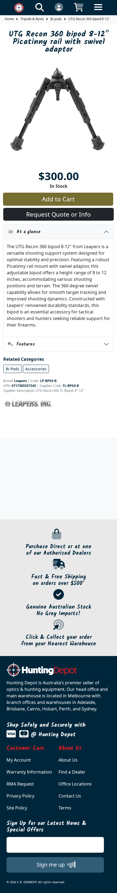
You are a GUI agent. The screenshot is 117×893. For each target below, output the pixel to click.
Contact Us (70, 796)
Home (9, 19)
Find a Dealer (72, 772)
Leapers (20, 380)
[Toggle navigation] (98, 11)
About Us (68, 760)
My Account (19, 760)
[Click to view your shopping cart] (79, 7)
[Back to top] (109, 885)
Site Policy (17, 808)
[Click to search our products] (39, 7)
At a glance (27, 232)
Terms (65, 808)
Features (24, 344)
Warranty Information (29, 772)
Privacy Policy (20, 796)
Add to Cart (58, 199)
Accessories (36, 368)
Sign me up (51, 864)
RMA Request (20, 784)
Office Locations (75, 784)
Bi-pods (56, 19)
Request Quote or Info (58, 214)
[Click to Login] (59, 7)
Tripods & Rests (32, 19)
